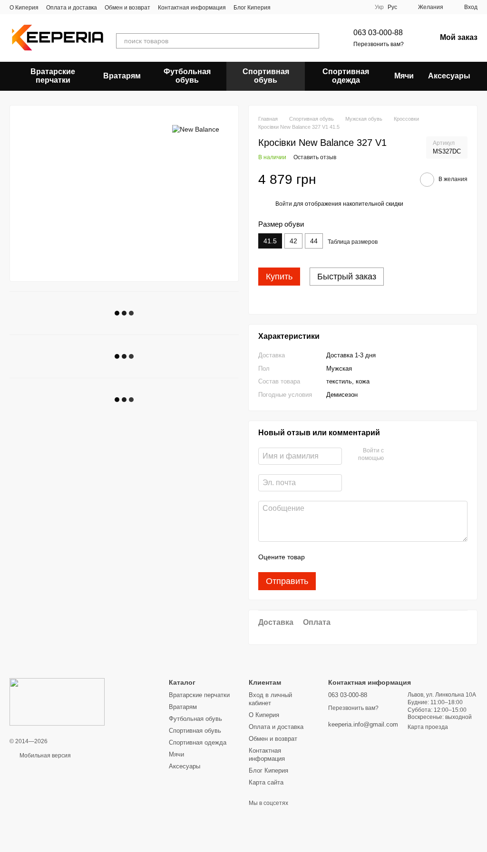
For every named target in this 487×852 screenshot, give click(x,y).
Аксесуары (449, 76)
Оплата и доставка (71, 7)
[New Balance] (196, 129)
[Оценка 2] (335, 557)
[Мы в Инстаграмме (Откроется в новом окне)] (307, 7)
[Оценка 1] (320, 557)
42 (293, 241)
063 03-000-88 (378, 33)
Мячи (404, 76)
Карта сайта (266, 782)
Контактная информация (192, 7)
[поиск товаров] (311, 40)
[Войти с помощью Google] (409, 454)
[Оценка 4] (366, 557)
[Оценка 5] (381, 557)
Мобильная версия (44, 755)
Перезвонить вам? (378, 44)
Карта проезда (428, 727)
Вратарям (122, 76)
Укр (379, 7)
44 (314, 241)
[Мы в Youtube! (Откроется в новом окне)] (295, 7)
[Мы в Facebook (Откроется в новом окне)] (284, 7)
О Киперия (24, 7)
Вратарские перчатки (52, 75)
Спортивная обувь (266, 75)
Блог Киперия (252, 7)
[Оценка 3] (351, 557)
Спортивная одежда (345, 75)
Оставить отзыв (314, 157)
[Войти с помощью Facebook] (394, 454)
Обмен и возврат (127, 7)
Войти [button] (283, 204)
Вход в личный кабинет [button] (270, 699)
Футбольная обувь (187, 75)
